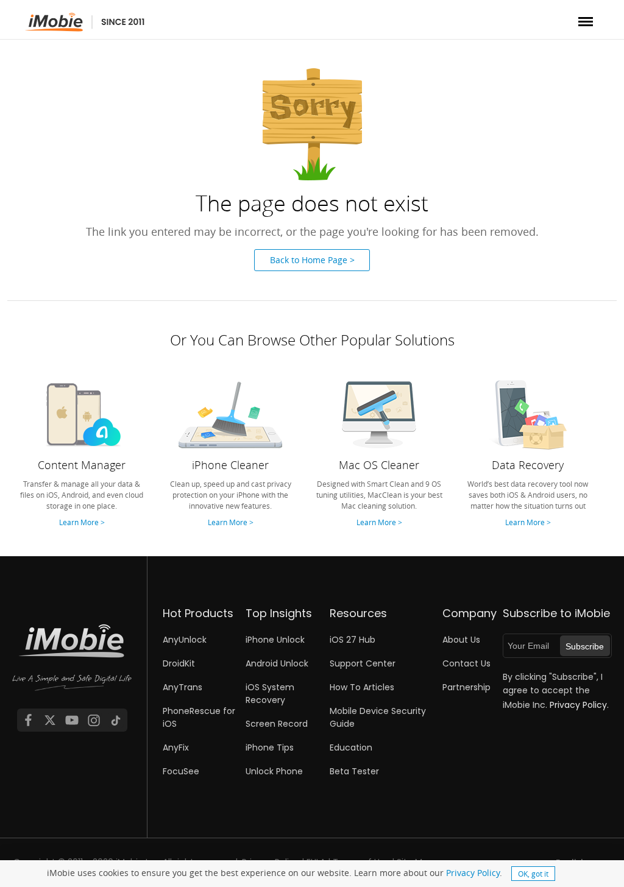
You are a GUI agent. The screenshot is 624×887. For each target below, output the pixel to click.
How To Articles (362, 687)
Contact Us (466, 663)
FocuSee (181, 771)
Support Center (362, 663)
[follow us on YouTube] (72, 720)
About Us (461, 640)
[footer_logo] (72, 665)
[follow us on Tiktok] (116, 720)
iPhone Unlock (275, 640)
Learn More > (82, 522)
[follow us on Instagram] (94, 720)
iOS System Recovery (270, 693)
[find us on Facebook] (28, 720)
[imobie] (85, 22)
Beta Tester (354, 771)
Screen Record (277, 724)
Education (351, 747)
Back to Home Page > (312, 260)
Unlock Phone (274, 771)
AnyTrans (182, 687)
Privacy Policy (473, 872)
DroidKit (179, 663)
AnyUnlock (185, 640)
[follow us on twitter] (50, 720)
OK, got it (533, 873)
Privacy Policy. (579, 705)
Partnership (466, 687)
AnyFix (176, 747)
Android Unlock (277, 663)
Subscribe (585, 646)
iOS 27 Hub (352, 640)
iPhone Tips (270, 747)
